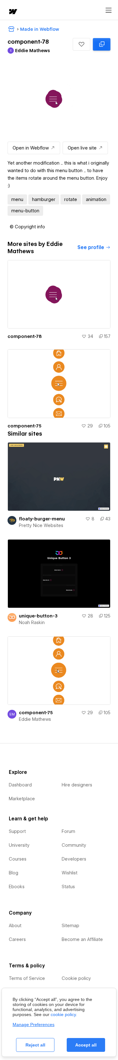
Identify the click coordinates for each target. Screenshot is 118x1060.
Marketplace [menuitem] (22, 798)
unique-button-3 (38, 615)
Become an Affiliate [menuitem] (82, 939)
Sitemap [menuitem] (70, 925)
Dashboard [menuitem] (20, 784)
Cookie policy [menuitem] (76, 978)
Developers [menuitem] (74, 859)
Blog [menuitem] (13, 872)
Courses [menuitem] (17, 859)
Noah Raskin (32, 622)
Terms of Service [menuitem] (27, 978)
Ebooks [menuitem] (17, 886)
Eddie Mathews (35, 719)
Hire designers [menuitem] (77, 784)
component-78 (25, 336)
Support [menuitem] (17, 831)
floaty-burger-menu (42, 518)
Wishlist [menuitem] (69, 872)
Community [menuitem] (74, 845)
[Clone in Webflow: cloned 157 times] (101, 44)
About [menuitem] (15, 925)
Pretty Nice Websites (41, 525)
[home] (13, 12)
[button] (81, 44)
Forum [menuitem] (68, 831)
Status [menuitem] (68, 886)
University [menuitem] (19, 845)
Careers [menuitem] (17, 939)
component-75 (25, 425)
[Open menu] (108, 10)
